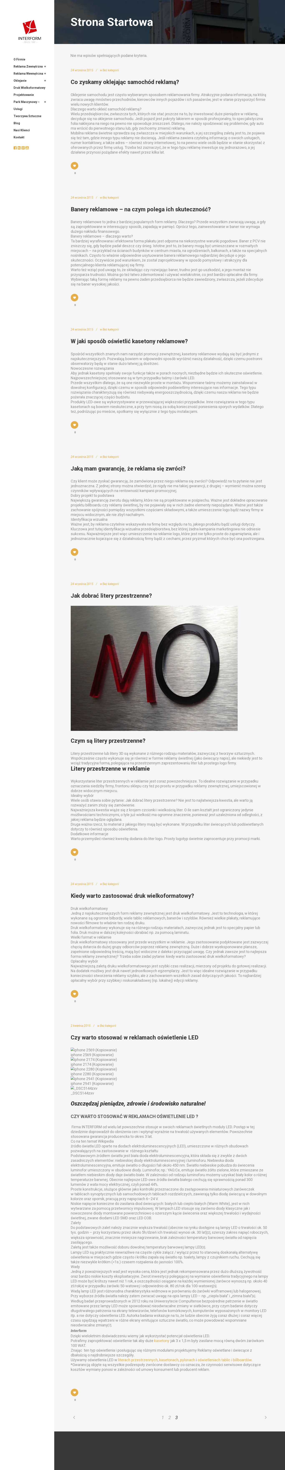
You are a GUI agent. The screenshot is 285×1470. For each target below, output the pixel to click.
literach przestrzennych (138, 1360)
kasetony (161, 1341)
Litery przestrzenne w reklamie (110, 768)
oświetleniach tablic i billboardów (225, 1360)
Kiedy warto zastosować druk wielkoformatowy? (132, 896)
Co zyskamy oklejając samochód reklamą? (125, 82)
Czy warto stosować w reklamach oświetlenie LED (134, 1037)
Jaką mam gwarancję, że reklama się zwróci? (128, 468)
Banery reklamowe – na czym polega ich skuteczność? (141, 209)
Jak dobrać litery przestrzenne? (111, 595)
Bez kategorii (111, 70)
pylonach (187, 1360)
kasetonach (169, 1360)
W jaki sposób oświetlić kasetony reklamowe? (129, 341)
